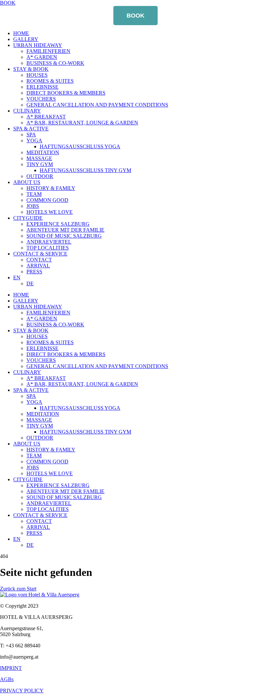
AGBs (7, 679)
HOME (21, 33)
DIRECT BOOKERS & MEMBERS (65, 93)
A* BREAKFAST (46, 116)
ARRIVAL (38, 265)
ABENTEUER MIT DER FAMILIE (65, 230)
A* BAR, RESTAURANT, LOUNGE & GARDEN (82, 122)
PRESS (34, 271)
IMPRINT (11, 668)
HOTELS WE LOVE (49, 212)
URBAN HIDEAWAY (37, 45)
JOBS (32, 206)
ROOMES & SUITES (50, 81)
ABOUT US (26, 182)
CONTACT (39, 259)
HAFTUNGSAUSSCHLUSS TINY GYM (85, 170)
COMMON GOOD (47, 200)
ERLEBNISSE (42, 87)
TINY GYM (39, 164)
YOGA (34, 140)
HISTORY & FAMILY (50, 188)
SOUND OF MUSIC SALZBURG (64, 236)
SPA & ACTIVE (31, 128)
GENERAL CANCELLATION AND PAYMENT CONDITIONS (97, 105)
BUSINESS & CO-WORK (55, 63)
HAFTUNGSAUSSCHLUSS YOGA (80, 146)
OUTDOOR (39, 176)
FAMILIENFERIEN (48, 51)
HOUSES (37, 75)
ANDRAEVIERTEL (48, 242)
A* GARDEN (41, 57)
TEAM (34, 194)
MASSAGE (39, 158)
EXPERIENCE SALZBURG (58, 224)
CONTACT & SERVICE (40, 253)
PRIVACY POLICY (22, 690)
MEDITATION (42, 152)
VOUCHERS (41, 99)
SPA (31, 134)
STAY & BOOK (31, 69)
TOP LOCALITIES (47, 248)
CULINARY (27, 111)
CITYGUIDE (28, 218)
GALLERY (25, 39)
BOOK (135, 15)
